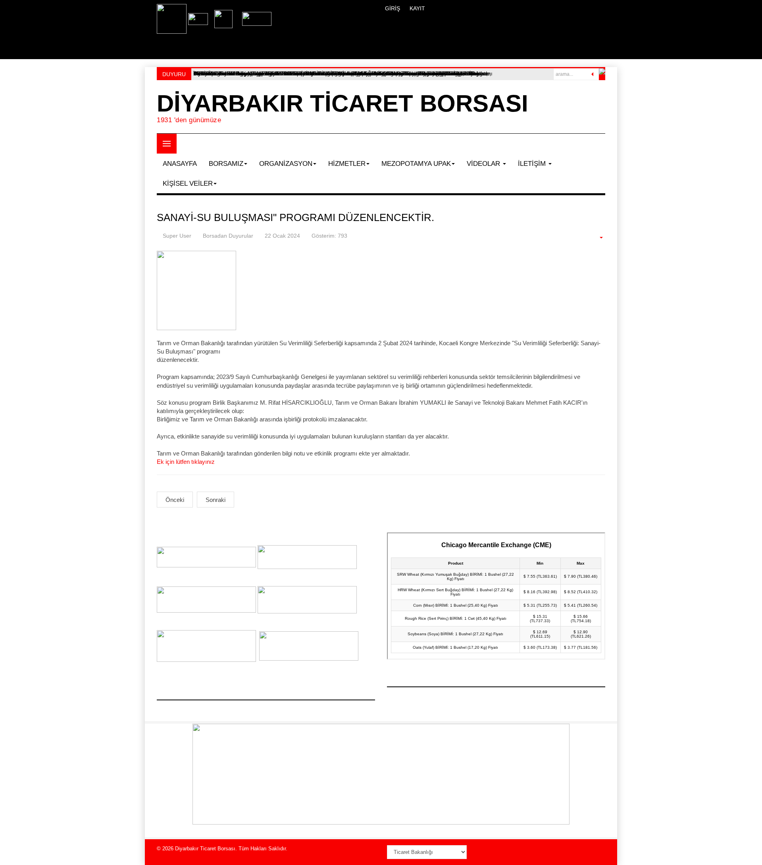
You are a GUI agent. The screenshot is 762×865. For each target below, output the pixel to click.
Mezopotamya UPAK (416, 163)
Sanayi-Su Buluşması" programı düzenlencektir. (295, 217)
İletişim (533, 163)
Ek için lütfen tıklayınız (186, 461)
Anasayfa (180, 163)
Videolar (484, 163)
